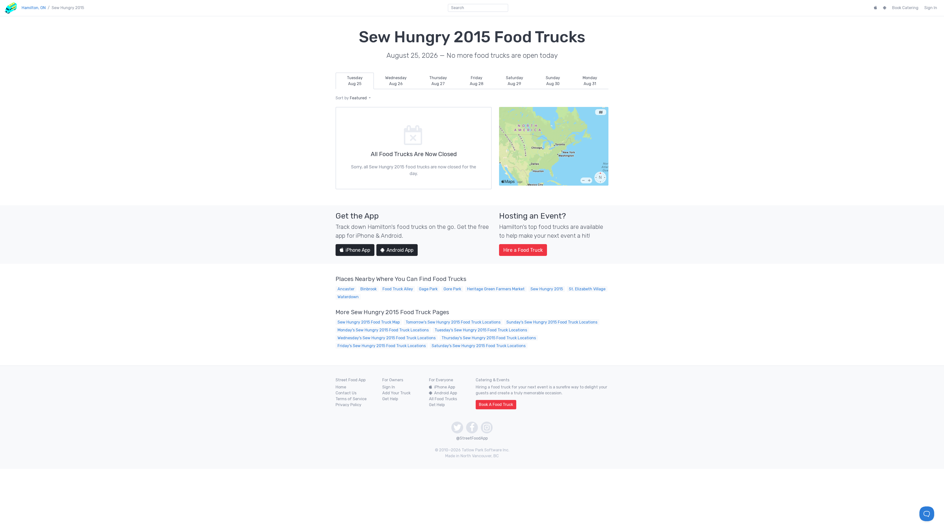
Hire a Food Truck (523, 250)
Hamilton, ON (34, 7)
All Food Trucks (443, 399)
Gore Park (452, 289)
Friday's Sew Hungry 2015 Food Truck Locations (382, 345)
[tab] (355, 81)
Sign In (930, 7)
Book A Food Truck (496, 404)
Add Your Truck (396, 393)
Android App (399, 250)
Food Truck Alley (398, 289)
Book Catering (905, 7)
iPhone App (358, 250)
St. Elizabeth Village (587, 289)
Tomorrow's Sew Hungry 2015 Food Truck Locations (453, 322)
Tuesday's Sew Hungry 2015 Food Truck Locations (481, 330)
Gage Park (428, 289)
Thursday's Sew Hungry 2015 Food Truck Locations (489, 338)
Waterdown (348, 297)
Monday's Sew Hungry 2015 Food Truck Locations (383, 330)
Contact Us (346, 393)
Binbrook (368, 289)
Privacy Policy (348, 404)
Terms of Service (351, 399)
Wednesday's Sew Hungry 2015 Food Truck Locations (387, 338)
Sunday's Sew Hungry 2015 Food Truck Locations (551, 322)
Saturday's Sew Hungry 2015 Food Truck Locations (479, 345)
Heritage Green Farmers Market (496, 289)
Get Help (390, 399)
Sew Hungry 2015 (547, 289)
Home (341, 387)
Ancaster (346, 289)
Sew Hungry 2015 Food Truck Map (369, 322)
